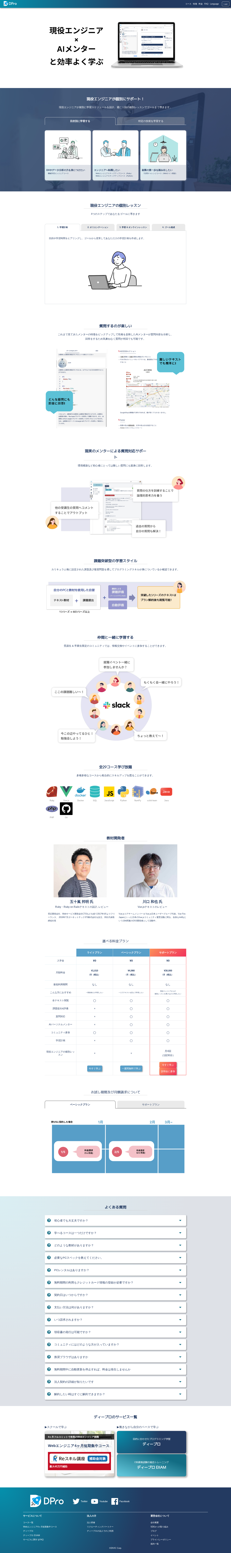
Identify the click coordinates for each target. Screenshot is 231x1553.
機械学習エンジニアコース (58, 173)
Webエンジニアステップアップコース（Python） (115, 176)
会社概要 (155, 1522)
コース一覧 (28, 1522)
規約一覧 (155, 1544)
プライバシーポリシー (161, 1539)
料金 (201, 4)
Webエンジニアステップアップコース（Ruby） (114, 173)
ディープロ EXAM (31, 1535)
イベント (155, 1535)
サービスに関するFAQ (33, 1539)
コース (188, 4)
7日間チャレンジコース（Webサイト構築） (160, 173)
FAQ (206, 4)
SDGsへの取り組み (159, 1527)
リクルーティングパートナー (100, 1527)
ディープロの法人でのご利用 (100, 1531)
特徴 (195, 4)
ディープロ (28, 1531)
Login (226, 4)
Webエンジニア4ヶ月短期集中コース (40, 1527)
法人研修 (91, 1522)
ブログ (154, 1531)
